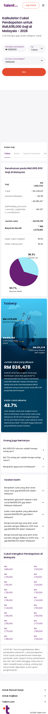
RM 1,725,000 (8, 591)
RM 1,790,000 (38, 637)
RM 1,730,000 (38, 591)
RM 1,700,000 (38, 568)
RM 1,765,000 (8, 622)
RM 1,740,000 (38, 599)
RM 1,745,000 (8, 606)
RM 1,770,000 (38, 622)
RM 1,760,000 (38, 614)
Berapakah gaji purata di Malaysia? (19, 466)
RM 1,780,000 (38, 630)
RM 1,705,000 (8, 575)
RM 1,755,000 (8, 614)
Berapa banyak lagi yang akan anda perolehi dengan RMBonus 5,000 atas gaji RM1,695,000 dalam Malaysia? (21, 537)
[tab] (7, 155)
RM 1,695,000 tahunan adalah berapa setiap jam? (20, 450)
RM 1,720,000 (38, 583)
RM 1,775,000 (8, 630)
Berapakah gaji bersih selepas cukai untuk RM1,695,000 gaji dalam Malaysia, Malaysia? (20, 502)
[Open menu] (43, 5)
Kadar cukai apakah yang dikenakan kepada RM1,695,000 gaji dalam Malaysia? (21, 514)
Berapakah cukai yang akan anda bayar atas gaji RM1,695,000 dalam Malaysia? (20, 490)
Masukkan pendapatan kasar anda (15, 47)
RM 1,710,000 (38, 575)
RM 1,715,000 (8, 583)
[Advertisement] (24, 116)
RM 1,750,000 (38, 606)
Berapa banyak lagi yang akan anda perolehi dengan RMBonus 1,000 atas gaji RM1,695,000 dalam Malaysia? (21, 526)
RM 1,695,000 (8, 568)
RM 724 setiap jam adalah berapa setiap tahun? (22, 459)
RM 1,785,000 (8, 637)
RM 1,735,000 (8, 599)
